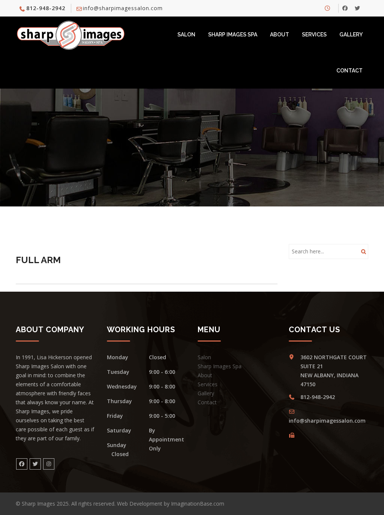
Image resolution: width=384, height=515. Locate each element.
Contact (349, 71)
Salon (186, 35)
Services (314, 35)
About (279, 35)
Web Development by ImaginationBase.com (170, 503)
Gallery (351, 35)
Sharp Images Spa (232, 35)
